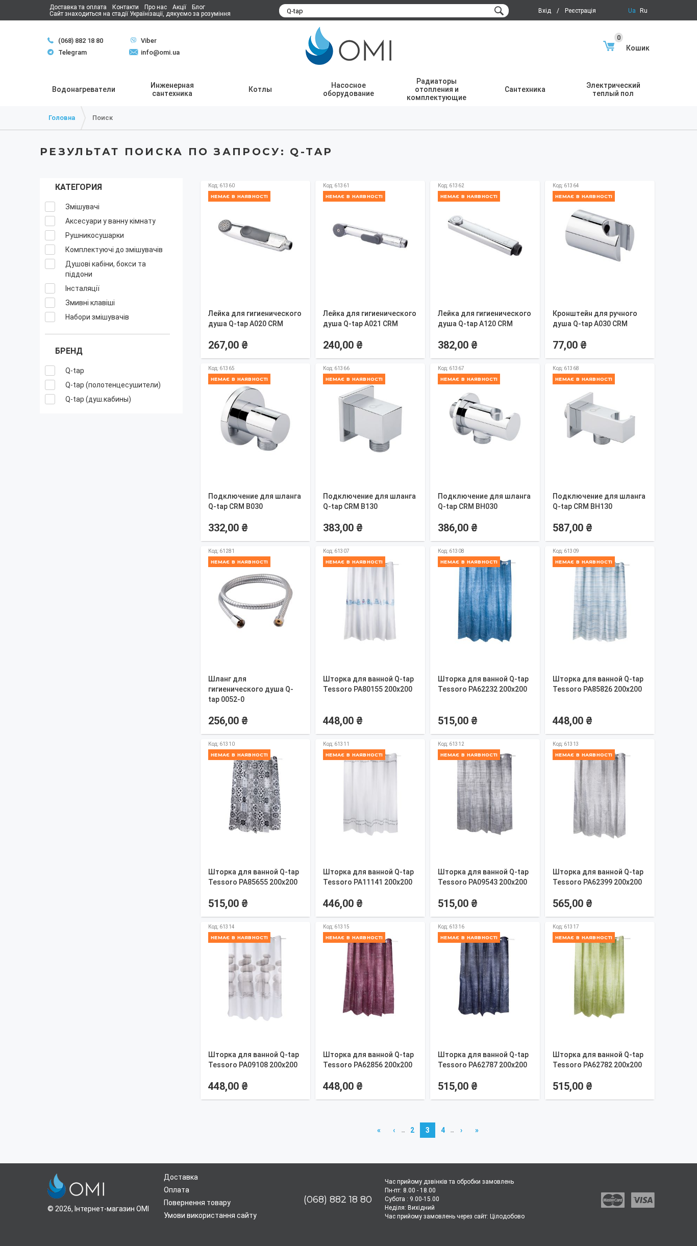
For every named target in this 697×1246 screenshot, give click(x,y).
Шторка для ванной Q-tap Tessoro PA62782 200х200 (598, 1059)
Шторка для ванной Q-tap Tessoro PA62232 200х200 (483, 684)
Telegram (67, 52)
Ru (644, 11)
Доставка (181, 1177)
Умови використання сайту (210, 1215)
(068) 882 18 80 (80, 40)
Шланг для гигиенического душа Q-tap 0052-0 (250, 689)
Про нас (155, 7)
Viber (143, 40)
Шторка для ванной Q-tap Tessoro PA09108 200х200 (253, 1059)
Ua (632, 11)
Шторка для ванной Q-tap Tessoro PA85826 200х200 (598, 684)
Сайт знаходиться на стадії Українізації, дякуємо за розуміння (140, 14)
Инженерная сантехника (172, 89)
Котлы (260, 89)
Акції (179, 7)
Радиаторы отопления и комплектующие (436, 89)
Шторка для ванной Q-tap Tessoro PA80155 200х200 (368, 684)
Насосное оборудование (348, 89)
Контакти (125, 7)
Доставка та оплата (78, 7)
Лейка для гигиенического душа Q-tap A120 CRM (484, 318)
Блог (198, 7)
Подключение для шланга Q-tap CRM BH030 (484, 501)
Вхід (544, 11)
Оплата (176, 1190)
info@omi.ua (160, 52)
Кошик (633, 48)
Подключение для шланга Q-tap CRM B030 (254, 501)
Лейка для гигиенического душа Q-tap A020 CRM (255, 318)
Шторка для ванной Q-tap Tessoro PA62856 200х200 (368, 1059)
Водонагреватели (83, 89)
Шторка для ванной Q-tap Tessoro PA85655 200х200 (253, 877)
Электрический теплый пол (613, 89)
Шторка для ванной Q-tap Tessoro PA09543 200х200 (483, 877)
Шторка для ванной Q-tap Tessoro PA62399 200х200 (598, 877)
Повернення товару (197, 1203)
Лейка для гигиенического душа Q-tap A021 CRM (369, 318)
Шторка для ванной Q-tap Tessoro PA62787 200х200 (483, 1059)
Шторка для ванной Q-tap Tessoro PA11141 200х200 (368, 877)
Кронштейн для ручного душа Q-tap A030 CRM (595, 318)
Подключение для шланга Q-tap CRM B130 (369, 501)
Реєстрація (580, 11)
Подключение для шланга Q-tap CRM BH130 (599, 501)
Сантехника (525, 89)
